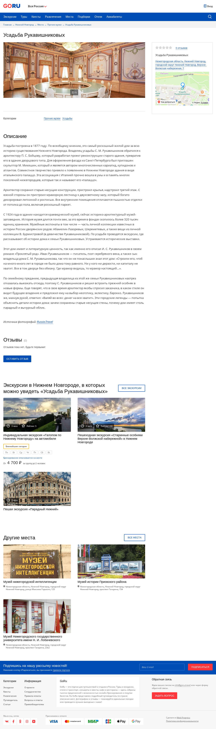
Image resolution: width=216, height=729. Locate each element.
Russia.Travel (45, 322)
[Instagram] (27, 721)
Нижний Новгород (24, 24)
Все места (134, 537)
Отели (98, 16)
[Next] (141, 70)
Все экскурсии (131, 388)
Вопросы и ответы (33, 700)
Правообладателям (34, 704)
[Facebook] (13, 721)
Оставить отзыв (17, 359)
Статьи (6, 704)
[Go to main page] (11, 6)
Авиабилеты (114, 16)
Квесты (36, 16)
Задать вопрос (164, 695)
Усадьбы (67, 118)
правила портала (61, 670)
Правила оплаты (32, 695)
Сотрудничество (32, 691)
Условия (204, 103)
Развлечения (53, 16)
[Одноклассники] (20, 721)
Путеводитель (10, 700)
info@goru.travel (183, 685)
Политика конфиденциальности (182, 721)
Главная (7, 24)
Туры (24, 16)
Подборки (84, 16)
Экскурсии (9, 16)
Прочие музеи (54, 24)
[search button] (210, 17)
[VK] (6, 721)
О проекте (29, 687)
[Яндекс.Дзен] (34, 721)
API (179, 102)
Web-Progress (183, 717)
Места (69, 16)
